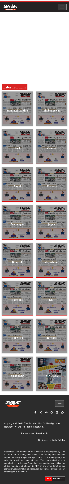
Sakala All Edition (17, 110)
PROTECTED (58, 479)
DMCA (48, 479)
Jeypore (52, 337)
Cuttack (51, 148)
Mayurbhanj (51, 262)
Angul (17, 186)
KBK (52, 300)
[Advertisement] (34, 48)
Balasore (17, 300)
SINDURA (52, 375)
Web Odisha (58, 440)
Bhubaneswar (51, 110)
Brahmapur (17, 224)
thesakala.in (41, 433)
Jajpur (52, 224)
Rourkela (17, 337)
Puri (17, 148)
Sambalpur (17, 375)
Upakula (52, 186)
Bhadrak (17, 262)
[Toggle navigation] (62, 7)
